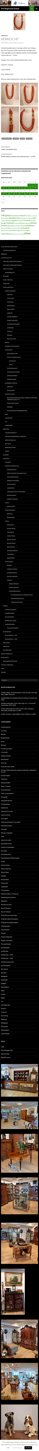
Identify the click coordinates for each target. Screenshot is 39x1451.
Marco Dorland (18, 43)
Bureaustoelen (14, 584)
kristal (4, 225)
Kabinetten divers (13, 480)
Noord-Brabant (12, 316)
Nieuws (3, 672)
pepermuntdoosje (5, 230)
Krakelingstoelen (17, 602)
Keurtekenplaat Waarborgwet (17, 410)
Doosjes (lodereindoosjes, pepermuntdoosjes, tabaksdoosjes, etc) (22, 398)
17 (3, 193)
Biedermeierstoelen (17, 598)
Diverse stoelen (12, 572)
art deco (28, 215)
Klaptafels (10, 525)
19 (14, 193)
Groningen (10, 309)
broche (21, 218)
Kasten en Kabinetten (12, 466)
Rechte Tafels (11, 539)
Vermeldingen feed (7, 1050)
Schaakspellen (9, 272)
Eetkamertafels (5, 783)
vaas (18, 234)
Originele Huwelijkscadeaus (12, 265)
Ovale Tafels (11, 536)
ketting (29, 138)
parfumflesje (25, 228)
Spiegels (3, 983)
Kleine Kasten (11, 484)
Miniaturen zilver (13, 403)
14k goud (5, 215)
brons (26, 218)
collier (16, 138)
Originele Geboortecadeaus (12, 261)
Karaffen (10, 386)
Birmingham (5, 218)
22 (30, 193)
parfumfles (17, 228)
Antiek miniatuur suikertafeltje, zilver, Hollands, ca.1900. (18, 714)
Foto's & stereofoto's (7, 793)
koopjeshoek (7, 650)
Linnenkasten (5, 890)
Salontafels (11, 547)
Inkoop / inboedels (7, 665)
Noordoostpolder (13, 324)
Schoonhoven (6, 234)
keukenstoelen (14, 587)
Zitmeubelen (9, 561)
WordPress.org (5, 1057)
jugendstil (27, 223)
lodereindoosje (11, 226)
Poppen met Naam (10, 620)
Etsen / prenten (8, 280)
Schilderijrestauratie (10, 661)
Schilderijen (7, 631)
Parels (12, 228)
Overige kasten (5, 926)
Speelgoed (6, 642)
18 (9, 193)
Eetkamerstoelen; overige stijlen (22, 595)
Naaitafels (10, 532)
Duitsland (12, 361)
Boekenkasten (11, 469)
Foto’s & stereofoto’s (14, 357)
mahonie (22, 226)
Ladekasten (10, 488)
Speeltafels (4, 980)
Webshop (4, 254)
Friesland (10, 302)
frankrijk (27, 220)
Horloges (6, 283)
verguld (22, 234)
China (30, 218)
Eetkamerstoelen (14, 591)
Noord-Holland (12, 320)
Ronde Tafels (11, 543)
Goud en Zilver (10, 394)
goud (22, 138)
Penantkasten (11, 495)
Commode (4, 752)
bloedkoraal (7, 138)
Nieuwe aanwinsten (9, 250)
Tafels (7, 521)
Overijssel (10, 328)
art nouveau (34, 215)
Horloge (16, 223)
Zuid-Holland (11, 339)
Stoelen (9, 580)
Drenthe (10, 294)
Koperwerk (8, 425)
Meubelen (6, 458)
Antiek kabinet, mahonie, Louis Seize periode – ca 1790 (18, 155)
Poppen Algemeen (10, 609)
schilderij (27, 230)
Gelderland (11, 305)
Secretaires (10, 517)
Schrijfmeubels (10, 510)
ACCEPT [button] (28, 1448)
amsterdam (14, 215)
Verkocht (4, 35)
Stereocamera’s (12, 375)
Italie (10, 364)
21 (25, 193)
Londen (18, 226)
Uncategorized (5, 1005)
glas (32, 220)
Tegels (7, 451)
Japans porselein (10, 440)
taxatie (3, 994)
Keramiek (6, 429)
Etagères (8, 462)
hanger (3, 223)
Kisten (7, 502)
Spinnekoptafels (12, 550)
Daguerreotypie (12, 353)
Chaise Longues (12, 569)
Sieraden (10, 407)
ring (17, 230)
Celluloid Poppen (12, 628)
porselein (13, 230)
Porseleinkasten (12, 499)
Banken (9, 565)
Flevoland (10, 298)
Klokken (6, 455)
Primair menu (36, 8)
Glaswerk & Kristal (11, 383)
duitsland (9, 220)
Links (2, 668)
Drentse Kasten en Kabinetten (16, 473)
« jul (3, 202)
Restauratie (5, 657)
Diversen (6, 276)
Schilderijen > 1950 (11, 639)
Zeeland (9, 335)
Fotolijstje (20, 220)
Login (2, 1046)
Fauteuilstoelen (12, 576)
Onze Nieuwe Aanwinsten (9, 246)
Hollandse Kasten (13, 477)
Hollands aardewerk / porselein (15, 436)
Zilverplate (8, 418)
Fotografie (8, 350)
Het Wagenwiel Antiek (10, 8)
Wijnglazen (11, 390)
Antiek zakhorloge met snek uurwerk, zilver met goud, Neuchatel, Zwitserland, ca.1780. (17, 709)
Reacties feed (5, 1054)
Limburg (9, 313)
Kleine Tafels (11, 528)
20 (19, 193)
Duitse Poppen (9, 617)
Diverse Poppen (10, 624)
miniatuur (30, 225)
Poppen (5, 606)
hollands (10, 223)
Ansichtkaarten (10, 291)
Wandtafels (11, 558)
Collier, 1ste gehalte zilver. (9, 148)
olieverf (3, 228)
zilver (27, 233)
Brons (7, 342)
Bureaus (9, 514)
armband (21, 215)
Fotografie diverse (13, 372)
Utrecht (9, 331)
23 (35, 193)
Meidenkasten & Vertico (8, 897)
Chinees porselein (11, 432)
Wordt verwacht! (7, 654)
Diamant (3, 220)
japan (23, 223)
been (6, 414)
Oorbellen (8, 228)
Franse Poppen (9, 613)
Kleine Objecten (8, 287)
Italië (19, 223)
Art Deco (8, 444)
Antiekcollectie (6, 258)
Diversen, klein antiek (12, 346)
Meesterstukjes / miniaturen (16, 491)
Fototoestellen (12, 368)
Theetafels (10, 554)
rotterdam (22, 230)
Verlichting (4, 1016)
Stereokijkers (11, 379)
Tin (6, 421)
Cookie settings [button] (17, 1448)
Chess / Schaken (8, 269)
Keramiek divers (10, 447)
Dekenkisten (11, 506)
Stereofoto (14, 234)
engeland (15, 220)
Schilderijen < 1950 (11, 635)
